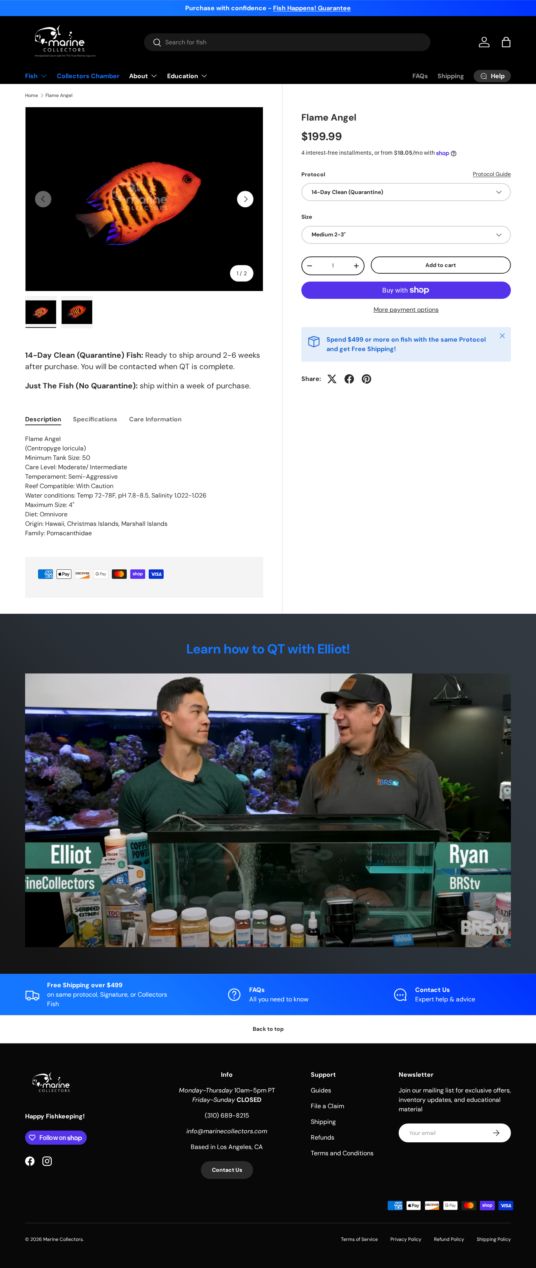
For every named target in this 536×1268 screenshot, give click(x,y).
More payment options (406, 310)
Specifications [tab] (95, 419)
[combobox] (287, 42)
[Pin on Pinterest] (366, 379)
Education (182, 76)
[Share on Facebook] (349, 379)
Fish (31, 76)
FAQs (420, 76)
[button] (506, 42)
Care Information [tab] (155, 419)
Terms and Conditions (342, 1153)
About (138, 76)
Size (306, 216)
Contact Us (227, 1169)
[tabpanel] (144, 486)
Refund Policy (449, 1239)
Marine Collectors (63, 1239)
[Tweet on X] (332, 379)
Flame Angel (59, 95)
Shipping (451, 76)
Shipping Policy (494, 1239)
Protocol (313, 174)
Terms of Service (359, 1239)
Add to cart (440, 265)
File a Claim (327, 1106)
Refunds (322, 1137)
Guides (321, 1090)
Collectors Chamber (88, 76)
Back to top (268, 1028)
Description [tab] (43, 419)
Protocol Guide (492, 173)
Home (31, 95)
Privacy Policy (405, 1239)
